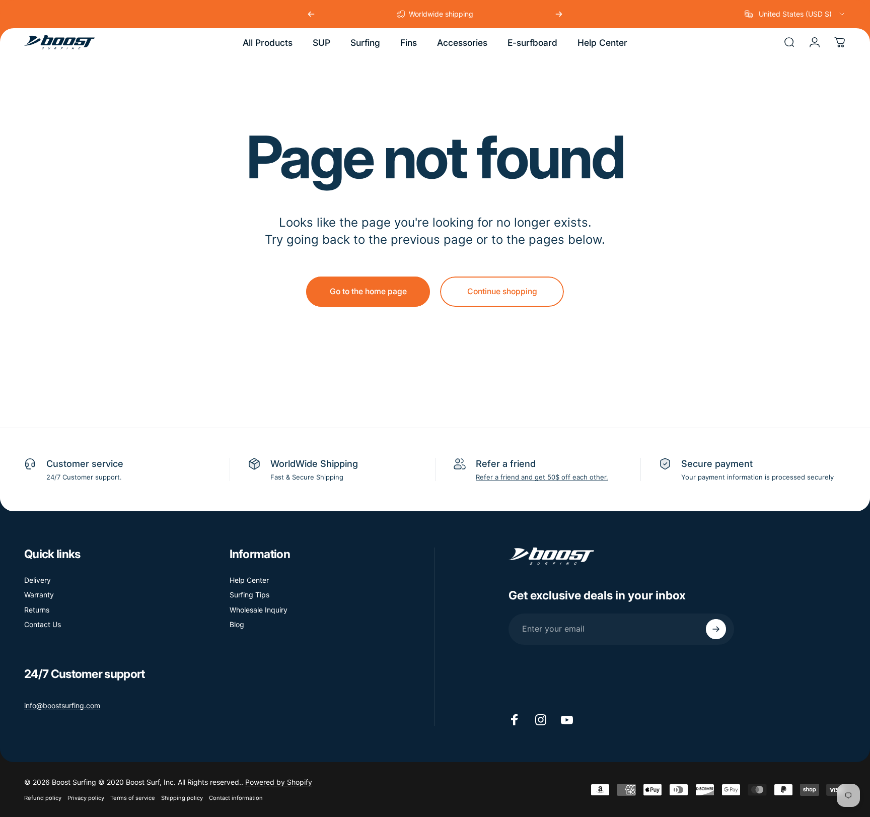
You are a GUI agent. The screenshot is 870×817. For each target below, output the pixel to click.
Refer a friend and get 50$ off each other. (542, 477)
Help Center (249, 580)
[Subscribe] (716, 629)
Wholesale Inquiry (258, 609)
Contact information (236, 797)
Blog (237, 624)
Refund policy (42, 797)
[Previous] (311, 14)
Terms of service (132, 797)
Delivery (37, 580)
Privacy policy (85, 797)
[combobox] (795, 14)
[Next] (559, 14)
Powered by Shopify (278, 782)
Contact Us (42, 624)
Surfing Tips (249, 594)
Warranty (39, 594)
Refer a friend (506, 463)
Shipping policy (182, 797)
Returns (36, 609)
